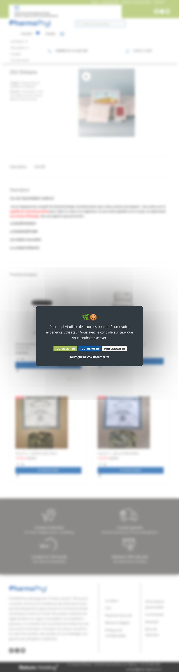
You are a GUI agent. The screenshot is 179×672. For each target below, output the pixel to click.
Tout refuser (89, 348)
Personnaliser (114, 348)
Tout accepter (65, 348)
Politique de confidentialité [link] (89, 357)
